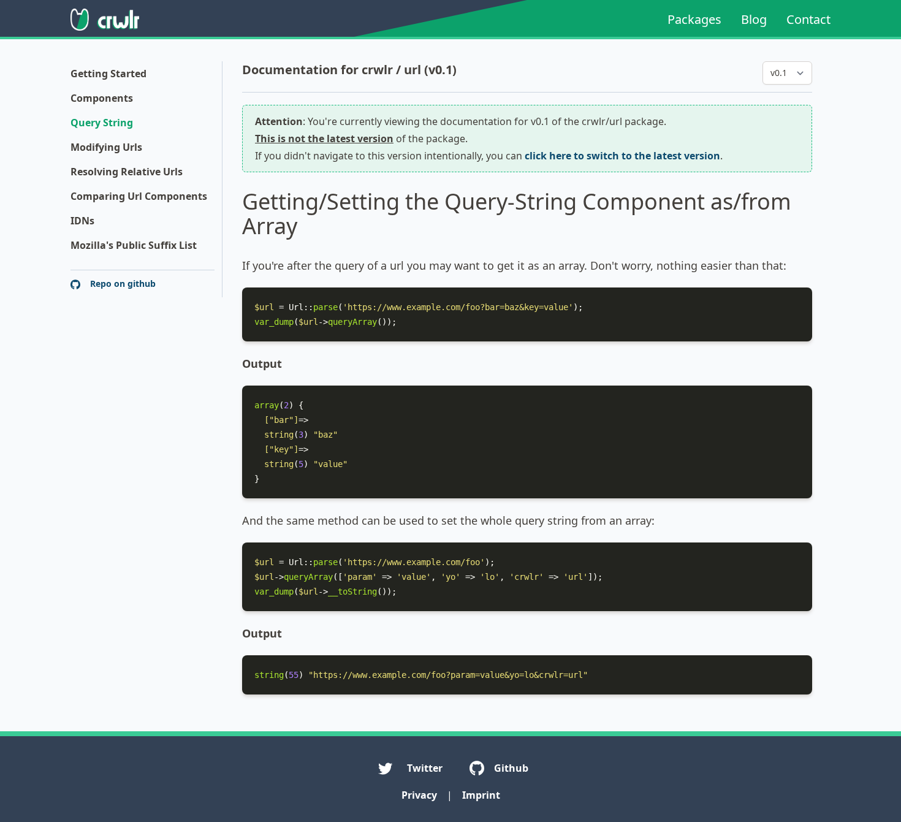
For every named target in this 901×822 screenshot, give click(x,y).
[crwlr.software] (104, 20)
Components (101, 98)
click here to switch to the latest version (622, 155)
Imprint (481, 795)
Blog (754, 19)
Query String (101, 122)
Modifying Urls (106, 147)
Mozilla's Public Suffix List (133, 245)
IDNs (82, 220)
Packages (694, 19)
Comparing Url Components (138, 196)
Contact (808, 19)
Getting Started (108, 73)
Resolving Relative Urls (126, 171)
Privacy (419, 795)
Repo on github (122, 283)
